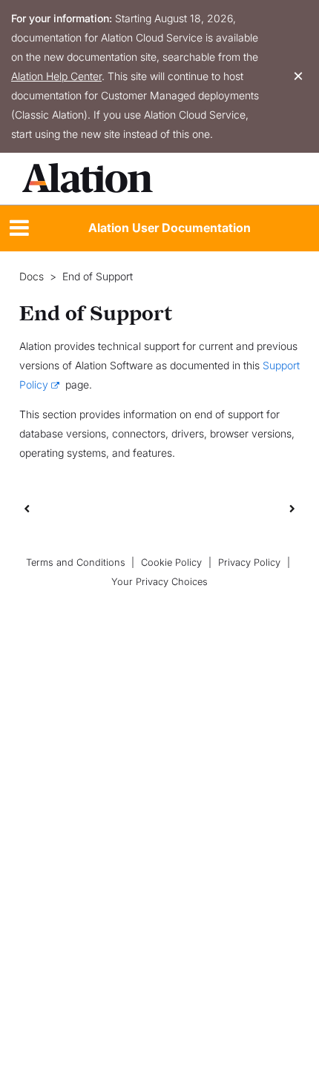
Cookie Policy (171, 562)
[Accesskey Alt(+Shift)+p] (292, 508)
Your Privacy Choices (159, 581)
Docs (31, 277)
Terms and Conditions (75, 562)
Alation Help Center (56, 76)
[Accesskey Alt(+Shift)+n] (292, 508)
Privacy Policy (249, 562)
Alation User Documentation (169, 227)
